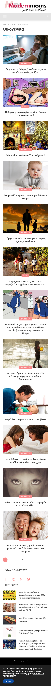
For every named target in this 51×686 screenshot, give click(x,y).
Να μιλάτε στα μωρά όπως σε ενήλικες (25, 419)
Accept (8, 681)
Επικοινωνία (32, 661)
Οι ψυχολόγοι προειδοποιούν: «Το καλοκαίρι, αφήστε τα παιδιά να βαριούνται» (25, 376)
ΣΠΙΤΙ (13, 24)
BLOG (25, 276)
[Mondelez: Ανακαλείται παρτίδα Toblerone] (9, 619)
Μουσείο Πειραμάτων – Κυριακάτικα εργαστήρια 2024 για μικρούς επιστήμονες (32, 595)
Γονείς (25, 107)
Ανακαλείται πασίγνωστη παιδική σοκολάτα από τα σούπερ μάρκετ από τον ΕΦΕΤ (33, 607)
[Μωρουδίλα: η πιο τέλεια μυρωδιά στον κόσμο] (25, 175)
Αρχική (6, 24)
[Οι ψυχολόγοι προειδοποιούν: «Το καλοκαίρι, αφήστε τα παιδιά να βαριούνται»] (25, 353)
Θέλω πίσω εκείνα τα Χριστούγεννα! (25, 155)
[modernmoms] (25, 6)
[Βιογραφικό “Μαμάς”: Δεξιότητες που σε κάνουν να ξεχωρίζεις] (25, 49)
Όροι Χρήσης (19, 661)
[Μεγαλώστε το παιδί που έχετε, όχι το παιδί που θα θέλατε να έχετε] (25, 439)
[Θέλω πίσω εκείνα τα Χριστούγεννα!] (25, 135)
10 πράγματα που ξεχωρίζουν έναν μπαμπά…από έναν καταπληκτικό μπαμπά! (25, 548)
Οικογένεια (25, 64)
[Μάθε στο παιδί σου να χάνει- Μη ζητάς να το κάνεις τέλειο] (25, 482)
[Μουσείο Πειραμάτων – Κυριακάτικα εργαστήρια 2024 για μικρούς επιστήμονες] (9, 595)
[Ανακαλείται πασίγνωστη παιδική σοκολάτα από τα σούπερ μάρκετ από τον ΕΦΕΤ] (9, 607)
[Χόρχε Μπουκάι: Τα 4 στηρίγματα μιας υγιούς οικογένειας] (25, 218)
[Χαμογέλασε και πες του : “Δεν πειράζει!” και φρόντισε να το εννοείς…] (25, 261)
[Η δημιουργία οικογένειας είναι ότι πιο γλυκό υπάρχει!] (25, 92)
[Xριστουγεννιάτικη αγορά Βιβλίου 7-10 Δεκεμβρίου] (9, 632)
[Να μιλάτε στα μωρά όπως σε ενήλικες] (25, 399)
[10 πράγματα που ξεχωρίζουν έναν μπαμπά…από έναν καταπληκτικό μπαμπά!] (25, 525)
